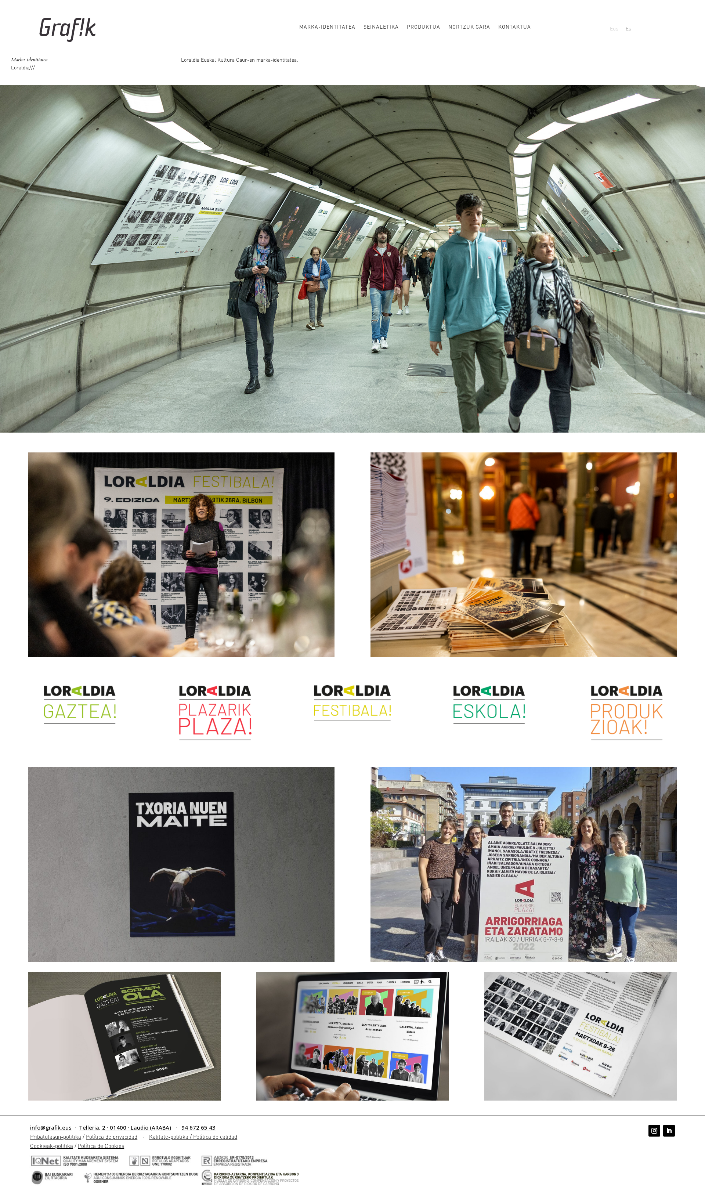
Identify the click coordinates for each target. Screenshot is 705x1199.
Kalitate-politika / (171, 1136)
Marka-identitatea (327, 27)
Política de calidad (215, 1136)
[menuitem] (614, 28)
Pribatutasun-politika (55, 1136)
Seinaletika (381, 27)
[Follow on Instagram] (654, 1131)
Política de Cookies (101, 1145)
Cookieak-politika (51, 1145)
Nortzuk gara (469, 27)
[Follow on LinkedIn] (669, 1131)
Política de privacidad (111, 1136)
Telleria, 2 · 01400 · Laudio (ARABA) (125, 1127)
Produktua (423, 27)
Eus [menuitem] (614, 28)
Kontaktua (514, 27)
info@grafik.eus (51, 1127)
